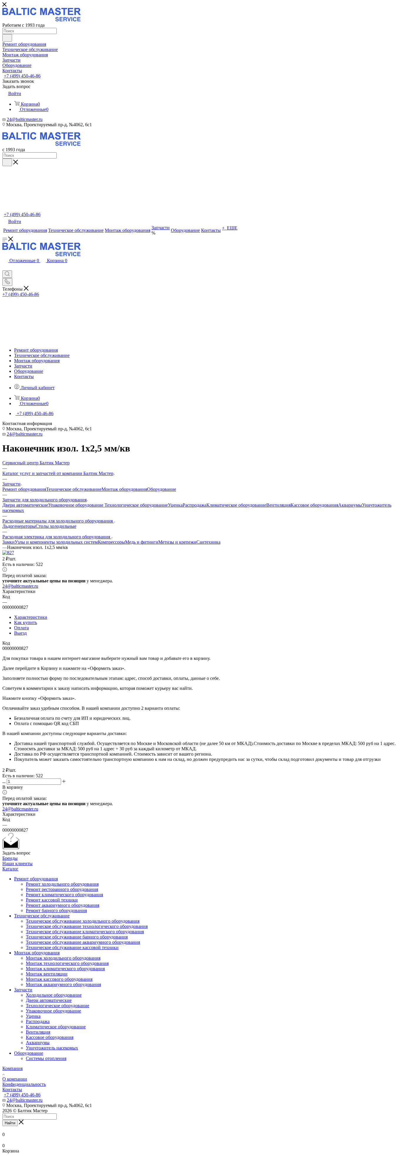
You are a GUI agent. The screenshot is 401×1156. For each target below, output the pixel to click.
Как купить (25, 622)
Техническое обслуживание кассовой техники (72, 947)
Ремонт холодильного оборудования (62, 884)
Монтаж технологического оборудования (67, 963)
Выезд (20, 633)
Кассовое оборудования (314, 505)
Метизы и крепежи (177, 542)
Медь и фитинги (141, 542)
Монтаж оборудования (124, 489)
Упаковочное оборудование (76, 505)
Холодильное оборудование (54, 994)
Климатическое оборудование (236, 505)
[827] (8, 552)
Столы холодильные (56, 526)
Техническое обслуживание (74, 489)
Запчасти (23, 989)
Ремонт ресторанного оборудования (62, 889)
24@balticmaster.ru (25, 119)
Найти (10, 1123)
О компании (14, 1078)
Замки (8, 542)
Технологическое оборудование (136, 505)
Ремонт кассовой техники (52, 899)
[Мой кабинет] (5, 267)
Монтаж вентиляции (47, 973)
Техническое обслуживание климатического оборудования (85, 931)
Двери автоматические (25, 505)
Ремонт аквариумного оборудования (62, 905)
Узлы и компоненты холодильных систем (56, 542)
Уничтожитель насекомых (52, 1047)
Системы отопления (46, 1058)
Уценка (175, 505)
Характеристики (30, 617)
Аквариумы (350, 505)
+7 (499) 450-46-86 (22, 75)
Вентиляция (278, 505)
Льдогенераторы (19, 526)
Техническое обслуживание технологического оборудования (87, 926)
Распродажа (194, 505)
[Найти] (7, 38)
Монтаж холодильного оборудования (63, 958)
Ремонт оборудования (24, 489)
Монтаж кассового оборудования (59, 979)
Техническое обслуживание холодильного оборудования (82, 921)
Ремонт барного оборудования (56, 910)
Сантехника (208, 542)
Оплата (21, 627)
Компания (12, 1068)
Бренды (10, 858)
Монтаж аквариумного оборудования (63, 984)
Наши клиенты (17, 863)
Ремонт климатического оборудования (64, 894)
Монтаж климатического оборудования (65, 968)
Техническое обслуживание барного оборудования (77, 936)
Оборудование (161, 489)
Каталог (10, 868)
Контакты (12, 1089)
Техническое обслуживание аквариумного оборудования (83, 942)
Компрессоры (111, 542)
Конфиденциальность (24, 1084)
